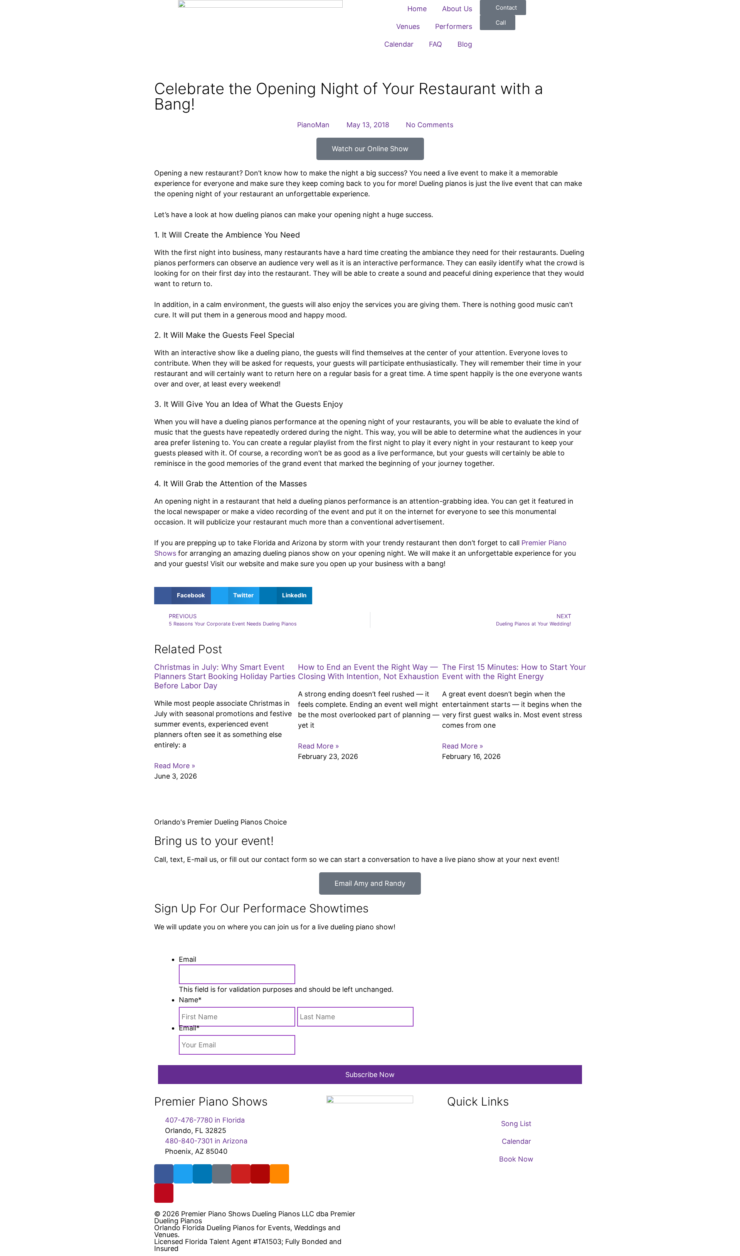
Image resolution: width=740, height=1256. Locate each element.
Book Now (516, 1159)
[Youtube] (241, 1174)
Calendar (399, 44)
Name (190, 1000)
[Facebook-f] (163, 1174)
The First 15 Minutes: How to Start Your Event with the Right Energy (514, 672)
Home (417, 9)
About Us (457, 9)
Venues (408, 26)
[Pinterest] (163, 1193)
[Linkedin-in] (202, 1174)
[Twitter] (183, 1174)
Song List (516, 1123)
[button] (182, 595)
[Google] (221, 1174)
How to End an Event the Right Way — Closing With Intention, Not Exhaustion (368, 672)
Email (187, 959)
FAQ (435, 44)
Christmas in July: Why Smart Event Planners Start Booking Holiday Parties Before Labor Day (224, 676)
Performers (453, 26)
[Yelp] (260, 1174)
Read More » (174, 766)
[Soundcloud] (279, 1174)
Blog (464, 44)
